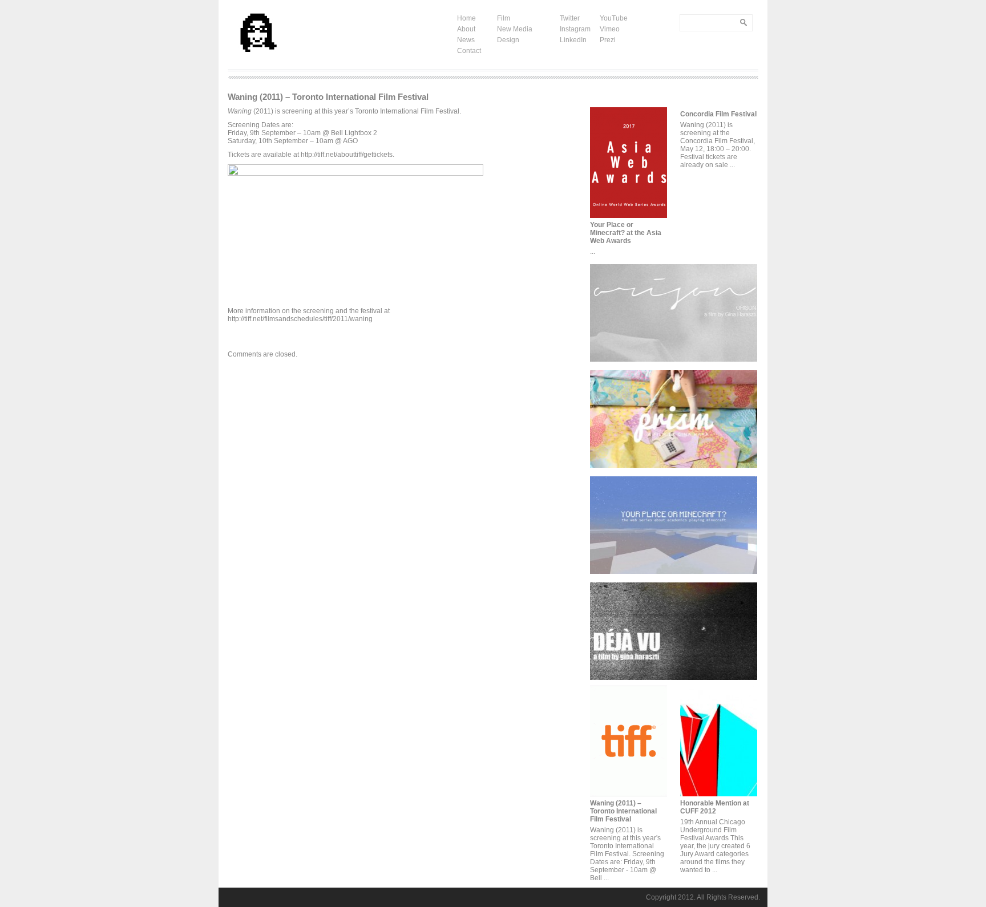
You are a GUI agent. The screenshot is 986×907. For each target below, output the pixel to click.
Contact (469, 51)
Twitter (570, 18)
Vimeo (610, 29)
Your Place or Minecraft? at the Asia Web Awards (625, 233)
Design (508, 40)
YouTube (614, 18)
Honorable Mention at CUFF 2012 (714, 807)
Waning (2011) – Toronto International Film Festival (623, 811)
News (466, 40)
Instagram (575, 29)
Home (466, 18)
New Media (514, 29)
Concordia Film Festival (718, 114)
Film (503, 18)
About (466, 29)
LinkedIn (573, 40)
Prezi (608, 40)
